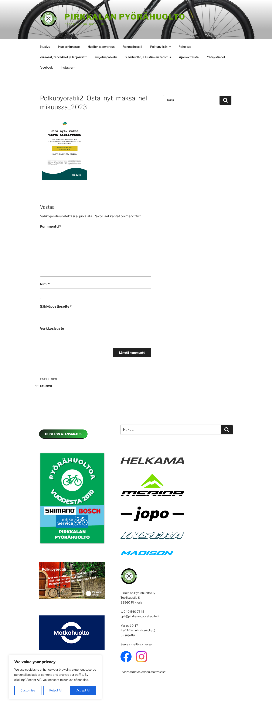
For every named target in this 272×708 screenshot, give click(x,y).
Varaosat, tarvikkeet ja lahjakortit (63, 57)
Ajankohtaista (189, 57)
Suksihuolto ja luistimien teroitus (148, 57)
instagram (68, 67)
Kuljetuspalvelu (106, 57)
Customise (27, 690)
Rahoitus (184, 46)
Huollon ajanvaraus (101, 46)
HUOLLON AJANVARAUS (63, 434)
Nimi (45, 284)
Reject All (55, 690)
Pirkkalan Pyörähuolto (124, 16)
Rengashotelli (132, 46)
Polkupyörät (158, 46)
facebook (46, 67)
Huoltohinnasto (69, 46)
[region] (55, 677)
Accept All (83, 690)
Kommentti (50, 226)
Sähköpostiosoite (56, 306)
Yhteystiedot (216, 57)
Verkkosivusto (52, 329)
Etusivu (45, 46)
